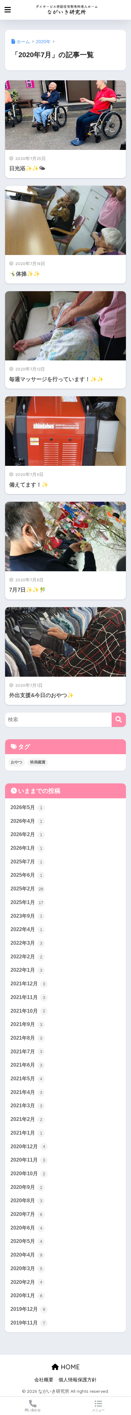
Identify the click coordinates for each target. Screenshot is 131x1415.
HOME (69, 1367)
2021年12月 (27, 983)
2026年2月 (26, 834)
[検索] (119, 720)
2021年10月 (27, 1011)
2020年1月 (26, 1295)
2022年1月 (26, 970)
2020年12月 (27, 1146)
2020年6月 (26, 1228)
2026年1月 (26, 848)
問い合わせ (33, 1410)
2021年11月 (27, 997)
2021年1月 (26, 1133)
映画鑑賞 (37, 762)
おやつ (16, 762)
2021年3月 (26, 1105)
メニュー (98, 1410)
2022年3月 (26, 943)
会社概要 (43, 1379)
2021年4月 (26, 1092)
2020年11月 (27, 1160)
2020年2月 (26, 1282)
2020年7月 (26, 1214)
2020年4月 (26, 1254)
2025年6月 (26, 875)
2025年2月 (26, 888)
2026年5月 (26, 807)
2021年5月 (26, 1078)
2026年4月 (26, 821)
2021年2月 (26, 1119)
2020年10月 (27, 1173)
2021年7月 (26, 1051)
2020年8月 (26, 1200)
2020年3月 (26, 1268)
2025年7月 (26, 861)
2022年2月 (26, 956)
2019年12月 (27, 1309)
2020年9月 (26, 1187)
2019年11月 (27, 1322)
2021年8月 (26, 1038)
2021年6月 (26, 1065)
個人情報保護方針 (78, 1379)
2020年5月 (26, 1241)
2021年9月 (26, 1024)
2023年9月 (26, 916)
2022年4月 (26, 929)
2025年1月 (26, 902)
